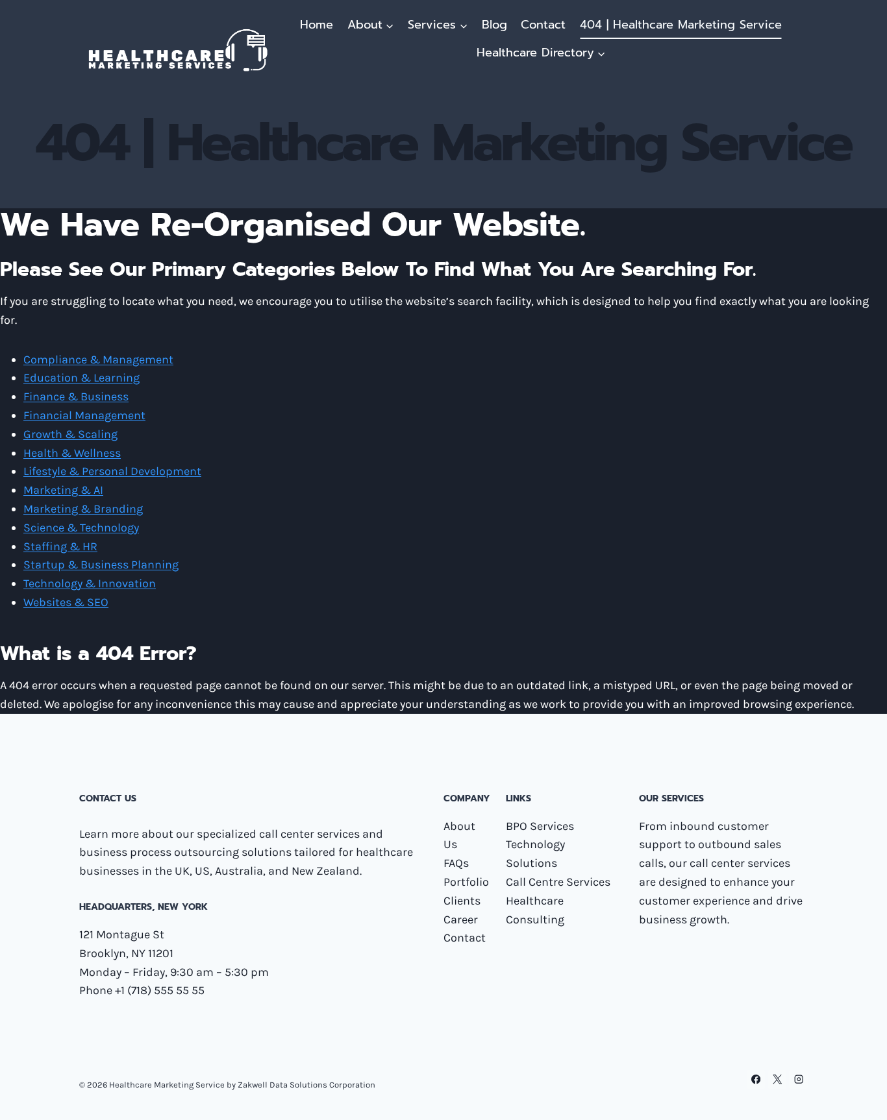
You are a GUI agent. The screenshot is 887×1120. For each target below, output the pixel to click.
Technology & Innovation (89, 583)
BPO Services (540, 826)
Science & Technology (81, 527)
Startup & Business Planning (101, 564)
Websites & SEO (65, 602)
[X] (777, 1079)
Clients (462, 901)
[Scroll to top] (857, 1096)
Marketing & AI (63, 490)
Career (460, 919)
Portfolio (466, 882)
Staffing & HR (60, 546)
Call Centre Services (558, 882)
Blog (494, 25)
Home (316, 25)
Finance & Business (76, 396)
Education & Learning (81, 378)
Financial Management (84, 415)
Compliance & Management (98, 359)
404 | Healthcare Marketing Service (681, 25)
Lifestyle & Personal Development (112, 471)
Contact (543, 25)
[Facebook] (756, 1079)
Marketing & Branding (83, 509)
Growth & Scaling (70, 434)
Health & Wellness (72, 453)
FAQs (456, 863)
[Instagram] (798, 1079)
